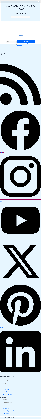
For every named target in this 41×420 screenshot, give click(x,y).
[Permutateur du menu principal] (38, 1)
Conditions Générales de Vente (8, 410)
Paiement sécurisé (6, 404)
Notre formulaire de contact (7, 385)
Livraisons (4, 405)
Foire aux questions (6, 380)
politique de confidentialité (31, 43)
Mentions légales (6, 399)
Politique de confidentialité (7, 402)
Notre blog (4, 383)
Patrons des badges (6, 378)
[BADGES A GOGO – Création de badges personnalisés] (3, 1)
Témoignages (5, 391)
